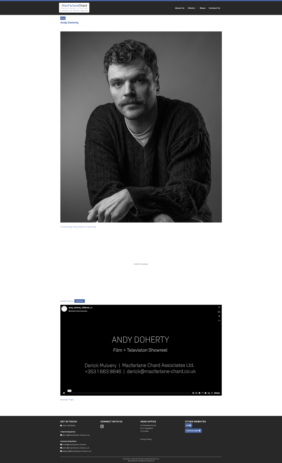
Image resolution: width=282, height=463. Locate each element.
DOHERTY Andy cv (66, 301)
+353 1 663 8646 (68, 426)
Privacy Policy (146, 439)
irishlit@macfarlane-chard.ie (74, 444)
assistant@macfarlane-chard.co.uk (76, 451)
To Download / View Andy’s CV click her (77, 227)
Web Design (132, 461)
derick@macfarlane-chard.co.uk (76, 435)
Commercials (192, 431)
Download (79, 301)
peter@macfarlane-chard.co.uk (75, 448)
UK (187, 425)
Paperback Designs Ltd (146, 461)
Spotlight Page (67, 400)
